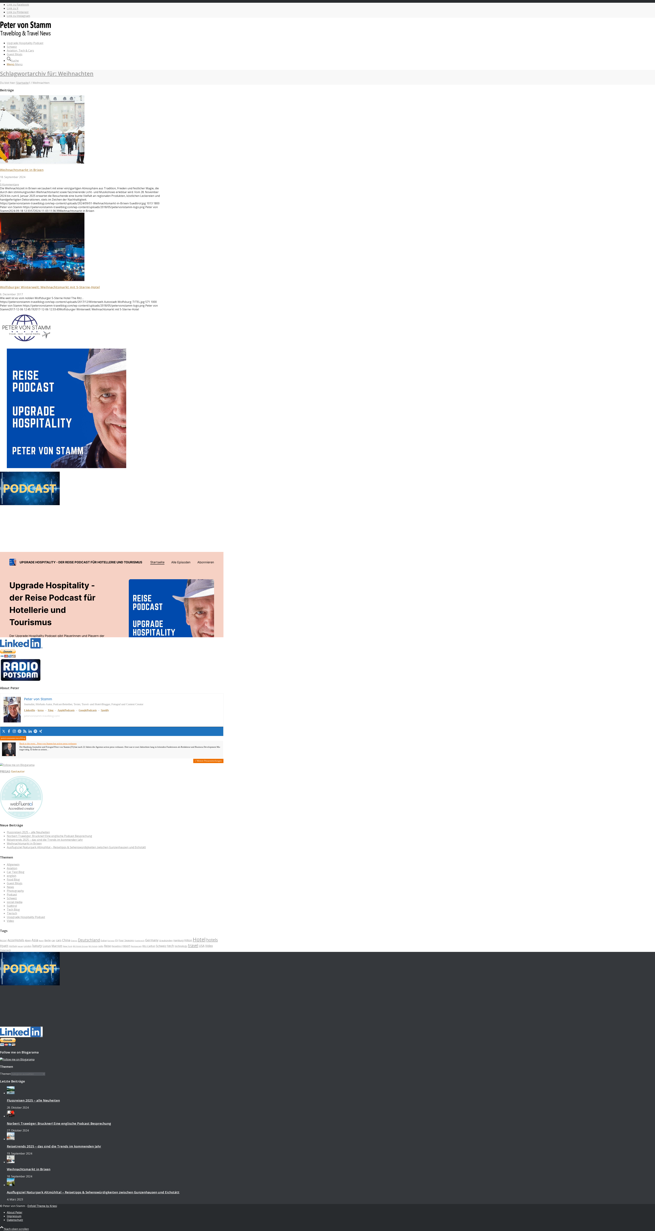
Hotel (199, 939)
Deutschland (89, 939)
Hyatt (4, 946)
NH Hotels (93, 946)
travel (193, 945)
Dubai (104, 940)
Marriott (57, 946)
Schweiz (12, 898)
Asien (41, 940)
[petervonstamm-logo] (25, 36)
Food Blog (13, 879)
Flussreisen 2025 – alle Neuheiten (28, 832)
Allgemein (13, 864)
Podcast (12, 894)
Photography (15, 891)
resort (126, 946)
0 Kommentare (9, 184)
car (53, 940)
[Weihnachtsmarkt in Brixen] (42, 162)
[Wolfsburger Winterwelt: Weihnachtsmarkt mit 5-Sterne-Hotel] (42, 280)
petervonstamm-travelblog (13, 738)
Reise (107, 946)
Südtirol (12, 906)
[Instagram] (14, 731)
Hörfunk (13, 946)
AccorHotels (16, 940)
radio (100, 946)
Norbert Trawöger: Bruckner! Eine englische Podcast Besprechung (49, 836)
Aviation (12, 868)
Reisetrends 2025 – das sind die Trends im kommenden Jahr (45, 840)
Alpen (28, 940)
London (28, 946)
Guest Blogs (14, 883)
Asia (35, 940)
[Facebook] (9, 731)
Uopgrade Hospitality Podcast (26, 917)
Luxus (47, 946)
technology (181, 946)
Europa (110, 940)
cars (58, 940)
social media (14, 902)
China (66, 940)
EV (116, 940)
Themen (5, 1074)
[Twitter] (3, 731)
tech (170, 946)
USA (202, 946)
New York (67, 946)
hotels (212, 939)
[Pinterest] (19, 731)
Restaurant (136, 946)
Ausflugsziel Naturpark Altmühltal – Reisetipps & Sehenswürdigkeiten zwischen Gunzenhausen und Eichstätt (76, 847)
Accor (3, 940)
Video (10, 921)
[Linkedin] (30, 731)
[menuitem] (115, 43)
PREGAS (5, 771)
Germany (151, 940)
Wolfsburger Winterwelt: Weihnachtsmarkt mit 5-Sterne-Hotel (50, 287)
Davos (74, 940)
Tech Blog (13, 909)
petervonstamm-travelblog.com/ (42, 716)
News (10, 887)
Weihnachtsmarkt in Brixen (21, 170)
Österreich (5, 950)
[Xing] (40, 731)
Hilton (188, 940)
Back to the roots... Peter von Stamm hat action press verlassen (48, 743)
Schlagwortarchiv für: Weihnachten (46, 73)
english (11, 876)
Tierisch (12, 913)
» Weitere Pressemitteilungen (208, 761)
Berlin (47, 940)
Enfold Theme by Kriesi (42, 1206)
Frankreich (139, 940)
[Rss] (25, 731)
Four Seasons (126, 940)
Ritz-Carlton (148, 946)
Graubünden (166, 940)
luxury (37, 945)
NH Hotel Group (80, 946)
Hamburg (178, 940)
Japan (20, 946)
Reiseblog (117, 946)
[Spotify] (35, 731)
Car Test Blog (15, 872)
